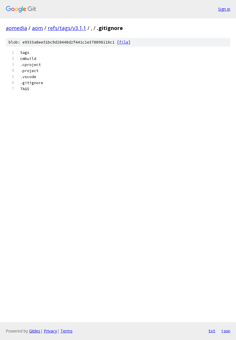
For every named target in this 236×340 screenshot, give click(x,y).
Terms (66, 331)
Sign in (224, 9)
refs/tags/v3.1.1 (67, 27)
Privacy (50, 331)
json (225, 330)
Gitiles (34, 331)
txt (211, 330)
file (123, 42)
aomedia (16, 27)
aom (37, 27)
